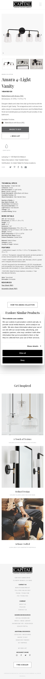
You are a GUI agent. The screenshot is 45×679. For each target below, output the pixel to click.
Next (41, 34)
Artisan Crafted (22, 544)
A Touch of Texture (22, 439)
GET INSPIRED (22, 642)
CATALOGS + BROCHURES (22, 634)
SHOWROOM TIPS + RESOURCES (22, 623)
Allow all (22, 353)
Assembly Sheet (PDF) (9, 288)
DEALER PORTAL (22, 626)
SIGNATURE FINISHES (22, 640)
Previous (4, 34)
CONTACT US (22, 609)
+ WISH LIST (15, 136)
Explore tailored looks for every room (22, 495)
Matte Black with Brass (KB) (12, 96)
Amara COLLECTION (7, 74)
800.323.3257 (26, 590)
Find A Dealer (22, 665)
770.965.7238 (25, 593)
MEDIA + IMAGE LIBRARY (22, 621)
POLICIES (22, 607)
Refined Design (22, 491)
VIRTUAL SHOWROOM (22, 618)
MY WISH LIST (22, 648)
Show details (32, 346)
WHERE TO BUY (15, 129)
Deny (22, 360)
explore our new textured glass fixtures (22, 442)
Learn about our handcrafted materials (22, 547)
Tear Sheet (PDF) (7, 285)
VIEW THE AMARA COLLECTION (22, 305)
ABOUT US (22, 604)
